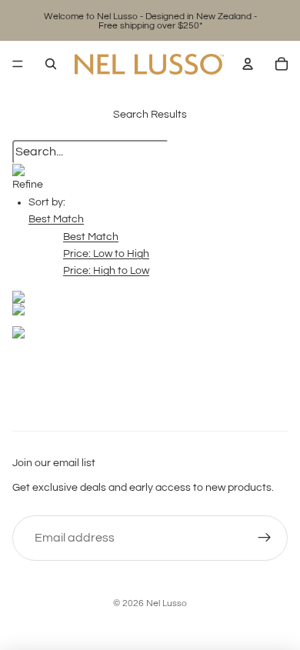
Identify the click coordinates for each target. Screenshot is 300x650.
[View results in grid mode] (150, 297)
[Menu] (17, 64)
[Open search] (51, 64)
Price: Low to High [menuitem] (106, 253)
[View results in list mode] (150, 309)
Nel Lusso (166, 603)
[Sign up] (264, 538)
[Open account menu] (248, 64)
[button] (56, 219)
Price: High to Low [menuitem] (106, 270)
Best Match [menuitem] (90, 237)
